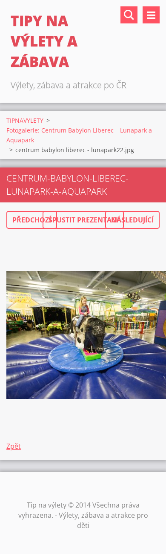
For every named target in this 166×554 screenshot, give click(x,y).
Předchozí (31, 220)
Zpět (13, 446)
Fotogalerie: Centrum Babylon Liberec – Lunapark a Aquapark (79, 135)
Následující (132, 220)
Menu (151, 14)
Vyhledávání (128, 14)
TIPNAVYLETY (24, 120)
